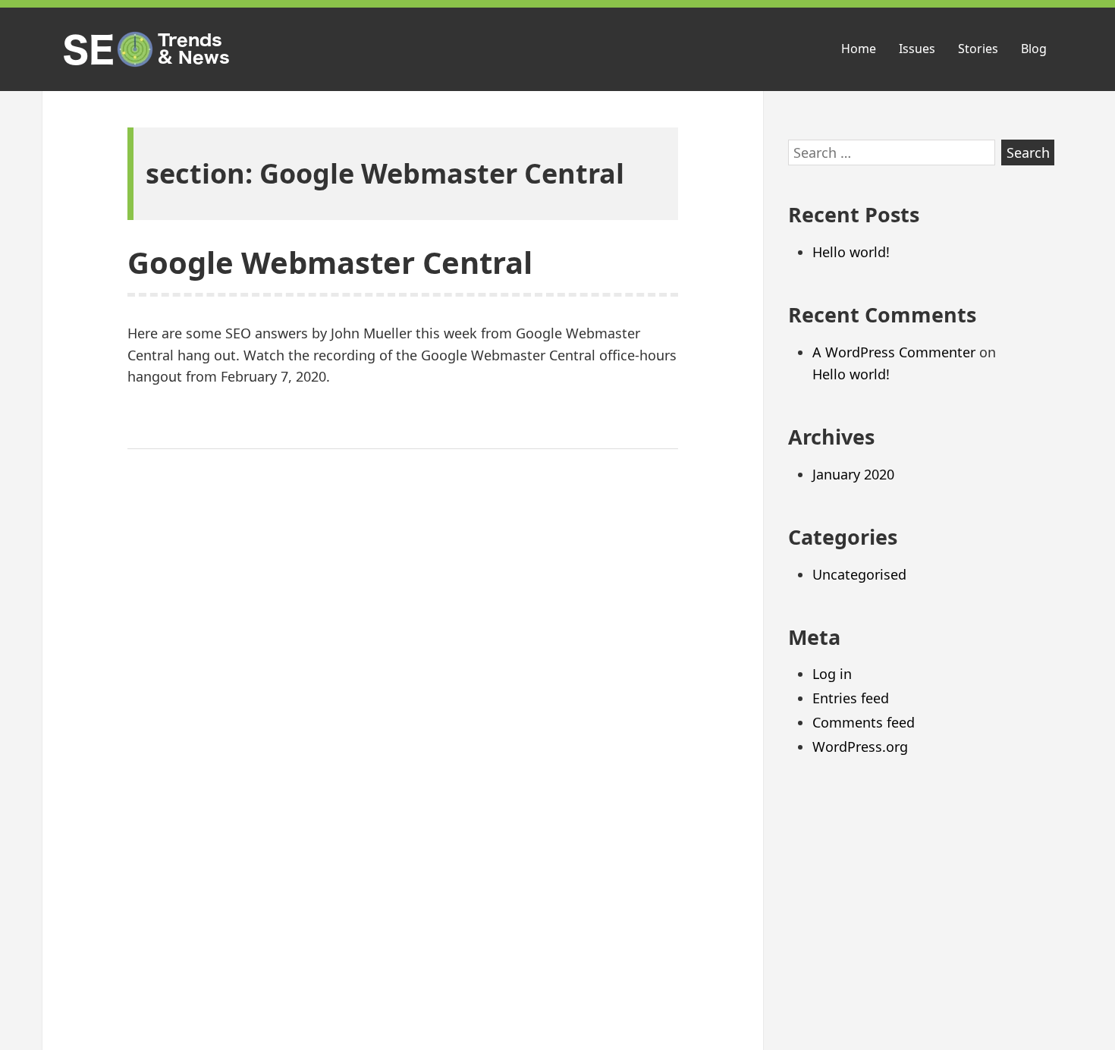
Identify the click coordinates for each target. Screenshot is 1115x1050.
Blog (1034, 48)
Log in (832, 674)
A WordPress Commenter (893, 352)
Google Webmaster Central (329, 262)
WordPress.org (860, 746)
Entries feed (850, 698)
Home (858, 48)
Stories (978, 48)
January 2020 (853, 474)
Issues (917, 48)
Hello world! (851, 252)
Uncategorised (859, 574)
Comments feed (863, 722)
